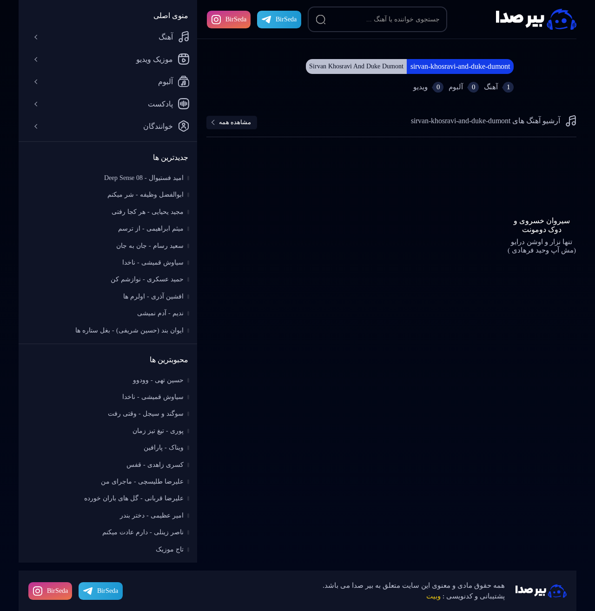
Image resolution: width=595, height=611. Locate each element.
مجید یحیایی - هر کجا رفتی (148, 211)
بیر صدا (536, 19)
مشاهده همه (235, 122)
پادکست (160, 104)
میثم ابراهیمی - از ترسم (151, 228)
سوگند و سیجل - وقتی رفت (146, 413)
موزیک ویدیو (154, 59)
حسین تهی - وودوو (158, 380)
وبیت (433, 596)
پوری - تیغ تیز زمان (158, 430)
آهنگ (166, 37)
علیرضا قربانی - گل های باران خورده (134, 498)
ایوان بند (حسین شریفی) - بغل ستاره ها (129, 330)
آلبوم (165, 82)
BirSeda (235, 19)
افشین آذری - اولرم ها (153, 296)
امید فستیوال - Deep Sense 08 (144, 177)
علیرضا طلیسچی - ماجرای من (142, 481)
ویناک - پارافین (164, 447)
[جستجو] (321, 19)
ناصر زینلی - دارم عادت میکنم (143, 532)
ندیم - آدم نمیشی (160, 313)
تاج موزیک (170, 549)
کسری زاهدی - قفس (155, 464)
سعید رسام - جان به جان (150, 245)
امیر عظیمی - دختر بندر (152, 515)
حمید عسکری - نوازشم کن (147, 279)
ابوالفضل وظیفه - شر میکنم (145, 194)
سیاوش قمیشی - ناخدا (153, 262)
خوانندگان (158, 126)
